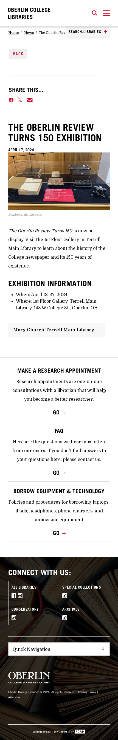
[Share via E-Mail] (30, 100)
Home (13, 33)
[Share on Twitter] (20, 100)
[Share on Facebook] (11, 100)
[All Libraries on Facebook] (15, 596)
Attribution (14, 697)
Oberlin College (29, 13)
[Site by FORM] (59, 732)
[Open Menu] (106, 13)
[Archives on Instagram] (65, 618)
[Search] (94, 13)
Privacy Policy (87, 692)
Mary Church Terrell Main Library (53, 329)
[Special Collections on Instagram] (65, 596)
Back (18, 53)
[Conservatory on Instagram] (15, 618)
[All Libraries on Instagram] (21, 596)
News (29, 33)
